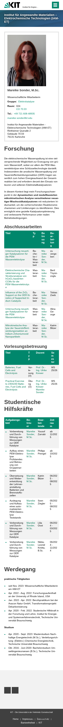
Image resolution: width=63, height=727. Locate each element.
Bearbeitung (52, 239)
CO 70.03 (21, 109)
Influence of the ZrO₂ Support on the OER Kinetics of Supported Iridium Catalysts (17, 296)
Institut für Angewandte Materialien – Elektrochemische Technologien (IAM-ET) (30, 7)
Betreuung (43, 238)
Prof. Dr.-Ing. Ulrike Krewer (41, 370)
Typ (34, 235)
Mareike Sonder (40, 391)
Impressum (27, 719)
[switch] (42, 5)
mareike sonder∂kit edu (19, 118)
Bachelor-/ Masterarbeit (36, 258)
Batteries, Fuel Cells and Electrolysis (13, 370)
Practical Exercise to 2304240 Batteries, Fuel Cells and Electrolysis (15, 385)
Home (15, 719)
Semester (52, 357)
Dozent (40, 352)
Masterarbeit (36, 273)
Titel (7, 233)
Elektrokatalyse (26, 101)
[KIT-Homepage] (12, 4)
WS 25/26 (54, 369)
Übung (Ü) (30, 384)
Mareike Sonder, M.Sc (31, 478)
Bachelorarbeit (35, 296)
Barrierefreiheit (28, 722)
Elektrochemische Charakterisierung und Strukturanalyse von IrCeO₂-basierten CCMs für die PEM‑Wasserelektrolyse (17, 279)
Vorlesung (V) (30, 371)
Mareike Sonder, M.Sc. (44, 257)
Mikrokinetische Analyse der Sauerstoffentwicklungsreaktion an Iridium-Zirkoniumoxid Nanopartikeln (17, 331)
